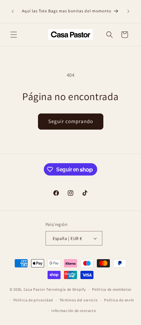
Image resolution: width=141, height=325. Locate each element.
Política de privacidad (33, 300)
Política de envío (119, 300)
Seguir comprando (70, 121)
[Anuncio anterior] (12, 11)
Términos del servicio (79, 300)
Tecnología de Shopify (66, 289)
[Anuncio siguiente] (128, 11)
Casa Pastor (35, 289)
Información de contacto (73, 310)
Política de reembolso (111, 289)
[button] (13, 34)
